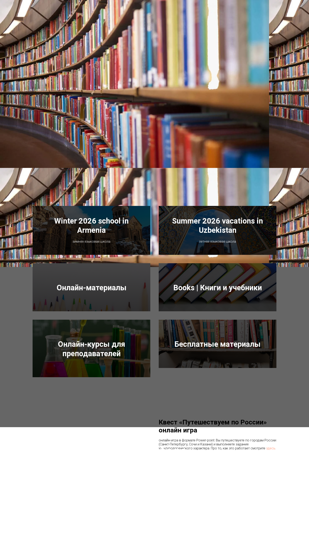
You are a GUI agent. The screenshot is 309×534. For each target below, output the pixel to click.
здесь (270, 448)
